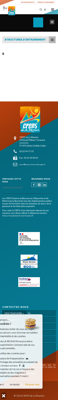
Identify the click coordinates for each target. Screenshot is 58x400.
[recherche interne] (41, 9)
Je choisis (28, 384)
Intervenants (27, 2)
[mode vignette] (53, 22)
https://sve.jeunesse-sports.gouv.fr (17, 215)
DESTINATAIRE (13, 313)
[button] (3, 396)
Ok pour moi (45, 384)
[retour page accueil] (45, 9)
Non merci (11, 384)
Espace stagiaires (46, 2)
